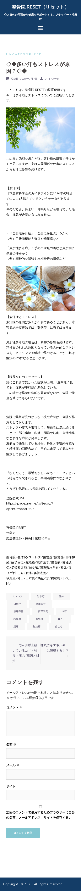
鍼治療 (36, 626)
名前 (11, 744)
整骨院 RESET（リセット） (40, 7)
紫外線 (39, 619)
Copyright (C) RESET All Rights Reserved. (33, 884)
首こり (59, 626)
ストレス (17, 596)
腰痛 (16, 626)
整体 (61, 596)
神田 (65, 611)
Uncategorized (24, 54)
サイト (11, 786)
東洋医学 (40, 603)
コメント (14, 707)
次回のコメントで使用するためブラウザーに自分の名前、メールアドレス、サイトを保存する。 (40, 815)
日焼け (17, 603)
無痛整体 (18, 611)
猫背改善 (43, 611)
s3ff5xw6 (51, 78)
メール (13, 765)
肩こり (61, 619)
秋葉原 (17, 619)
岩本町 (40, 596)
